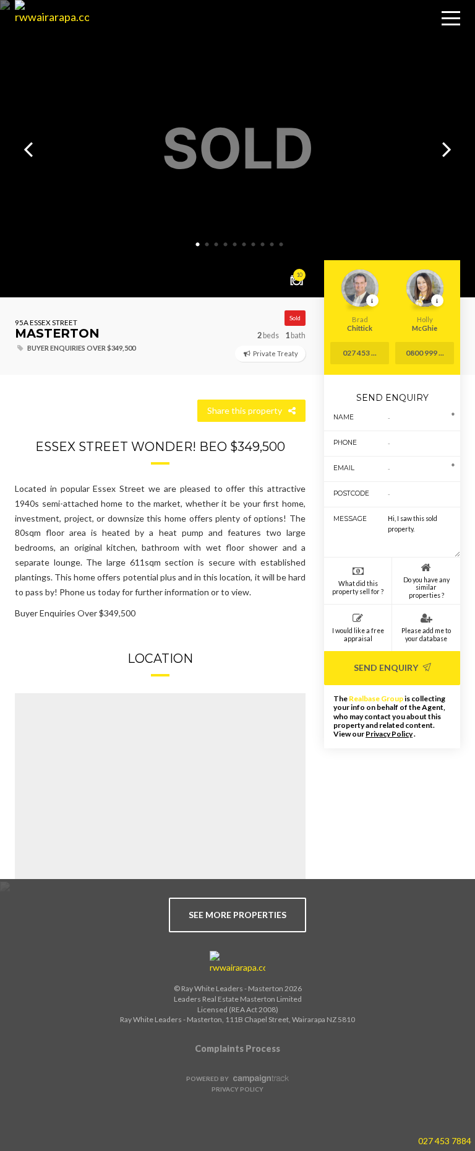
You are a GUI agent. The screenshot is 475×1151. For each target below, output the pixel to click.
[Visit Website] (47, 37)
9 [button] (271, 245)
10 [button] (281, 245)
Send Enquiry (387, 667)
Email (343, 468)
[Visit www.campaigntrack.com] (259, 1078)
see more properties (237, 914)
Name (343, 417)
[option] (237, 148)
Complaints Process (237, 1048)
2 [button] (206, 245)
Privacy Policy (389, 733)
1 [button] (197, 245)
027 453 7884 (444, 1141)
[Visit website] (237, 962)
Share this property (244, 410)
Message (346, 519)
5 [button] (234, 245)
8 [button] (262, 245)
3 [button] (216, 245)
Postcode (346, 493)
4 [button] (225, 245)
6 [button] (244, 245)
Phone (345, 443)
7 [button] (253, 245)
